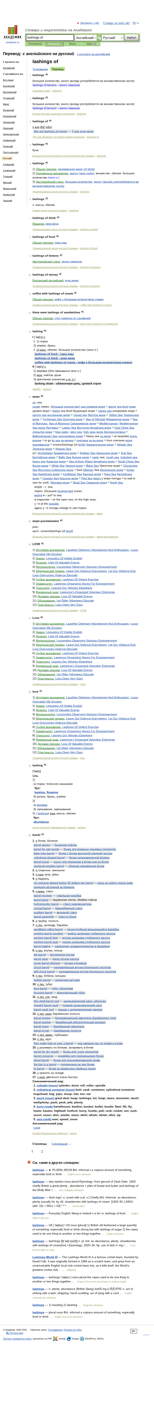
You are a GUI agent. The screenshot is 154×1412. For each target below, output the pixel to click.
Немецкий (8, 128)
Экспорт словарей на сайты (17, 1338)
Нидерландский (11, 134)
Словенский (9, 170)
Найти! (131, 37)
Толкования (35, 43)
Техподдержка (55, 1330)
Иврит (6, 104)
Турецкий (7, 176)
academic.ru (12, 42)
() (89, 169)
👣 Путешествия (14, 1333)
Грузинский (8, 98)
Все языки (8, 80)
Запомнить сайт (89, 23)
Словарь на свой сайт (116, 23)
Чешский (7, 200)
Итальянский (9, 116)
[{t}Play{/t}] (46, 74)
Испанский (8, 110)
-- (63, 156)
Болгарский (9, 86)
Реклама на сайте (73, 1330)
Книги (72, 43)
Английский (9, 68)
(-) (86, 173)
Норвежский (9, 140)
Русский (7, 158)
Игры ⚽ (91, 43)
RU (134, 23)
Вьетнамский (9, 92)
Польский (8, 146)
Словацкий (8, 164)
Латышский (9, 122)
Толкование (40, 69)
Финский (7, 182)
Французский (9, 188)
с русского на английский (93, 54)
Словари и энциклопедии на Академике (58, 30)
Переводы (54, 43)
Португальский (10, 152)
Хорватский (9, 194)
